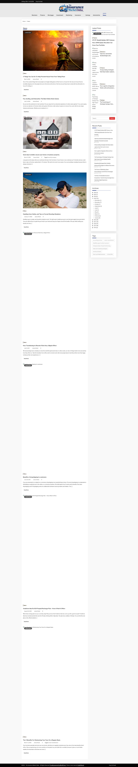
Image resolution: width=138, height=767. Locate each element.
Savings (87, 15)
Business (34, 15)
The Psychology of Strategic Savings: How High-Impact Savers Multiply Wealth (106, 103)
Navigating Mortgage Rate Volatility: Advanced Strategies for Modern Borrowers (104, 164)
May (96, 212)
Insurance (78, 15)
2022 (95, 219)
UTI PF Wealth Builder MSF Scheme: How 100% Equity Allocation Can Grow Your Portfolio (103, 42)
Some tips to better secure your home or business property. (41, 155)
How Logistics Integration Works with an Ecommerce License (107, 87)
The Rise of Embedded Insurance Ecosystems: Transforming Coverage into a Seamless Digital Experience (104, 178)
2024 (95, 196)
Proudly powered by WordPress (58, 765)
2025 (95, 194)
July (96, 208)
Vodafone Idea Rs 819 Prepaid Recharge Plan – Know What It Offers (44, 608)
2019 (95, 225)
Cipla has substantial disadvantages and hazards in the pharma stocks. (106, 55)
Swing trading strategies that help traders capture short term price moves (107, 71)
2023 (95, 198)
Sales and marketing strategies (100, 248)
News (104, 15)
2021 (95, 221)
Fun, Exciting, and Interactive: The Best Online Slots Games (41, 99)
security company (52, 157)
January (97, 218)
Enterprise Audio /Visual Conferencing (101, 246)
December (97, 200)
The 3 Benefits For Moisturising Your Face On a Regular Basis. (41, 740)
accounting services (97, 240)
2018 (95, 227)
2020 (95, 223)
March (96, 214)
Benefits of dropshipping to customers (34, 477)
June (96, 210)
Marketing (69, 15)
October (97, 204)
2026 (95, 192)
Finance (42, 15)
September (97, 206)
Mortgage (51, 15)
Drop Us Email (39, 1)
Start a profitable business (99, 254)
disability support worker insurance (101, 243)
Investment (59, 15)
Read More (26, 89)
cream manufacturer (53, 742)
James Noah (36, 79)
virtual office (110, 254)
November (97, 202)
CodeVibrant (81, 765)
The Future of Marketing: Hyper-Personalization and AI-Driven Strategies (103, 170)
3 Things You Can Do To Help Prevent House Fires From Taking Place (44, 76)
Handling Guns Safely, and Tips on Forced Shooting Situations (42, 214)
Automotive (96, 15)
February (97, 216)
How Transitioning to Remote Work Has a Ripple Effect (39, 345)
